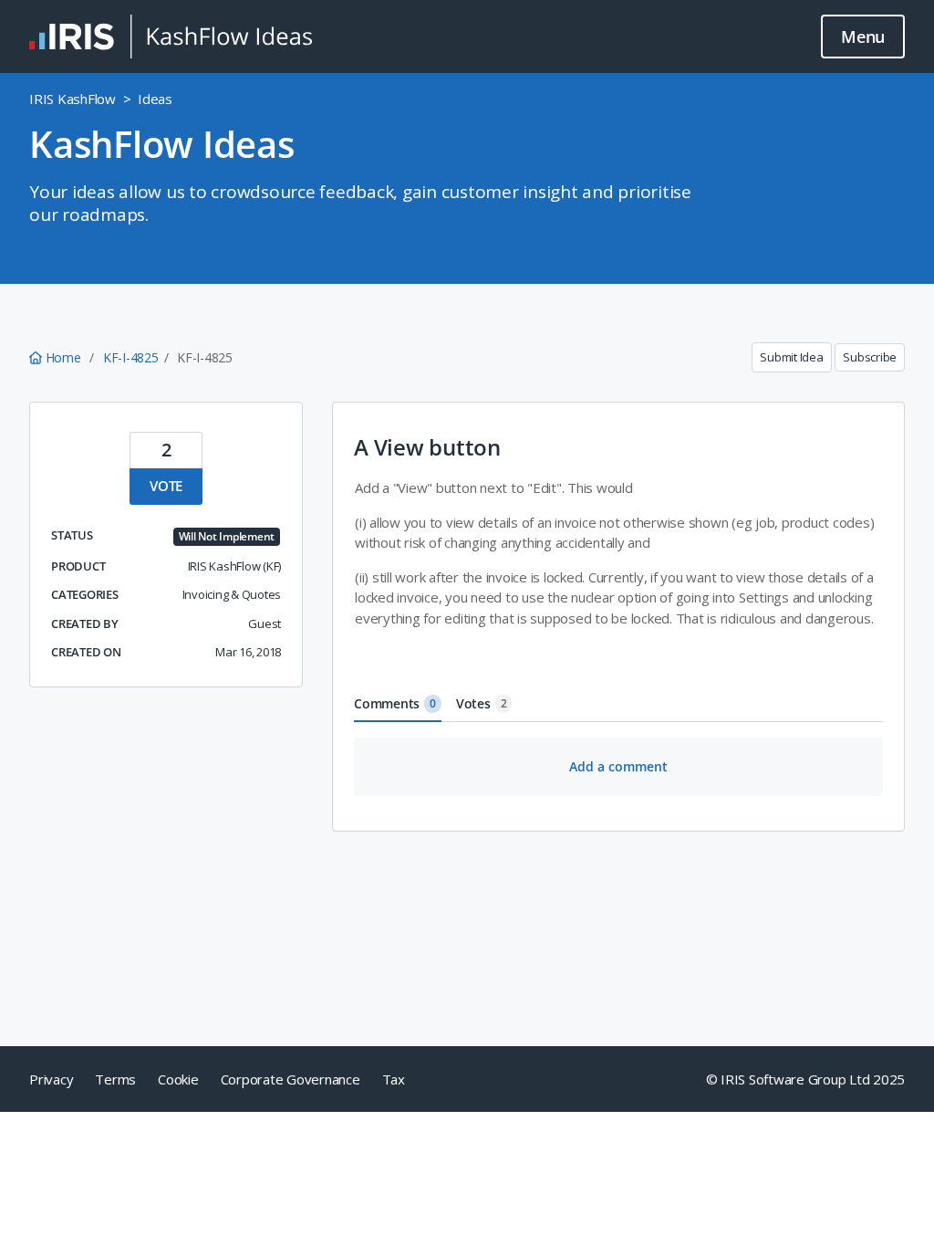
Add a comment (618, 766)
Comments (395, 703)
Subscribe (870, 357)
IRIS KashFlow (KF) (235, 566)
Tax (393, 1079)
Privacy (51, 1079)
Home (63, 357)
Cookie (178, 1079)
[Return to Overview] (170, 36)
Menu (863, 36)
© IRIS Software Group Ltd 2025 (806, 1079)
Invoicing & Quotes (232, 594)
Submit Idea (791, 357)
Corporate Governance (290, 1079)
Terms (115, 1079)
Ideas (155, 98)
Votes (481, 703)
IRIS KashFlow (72, 98)
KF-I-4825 (131, 357)
